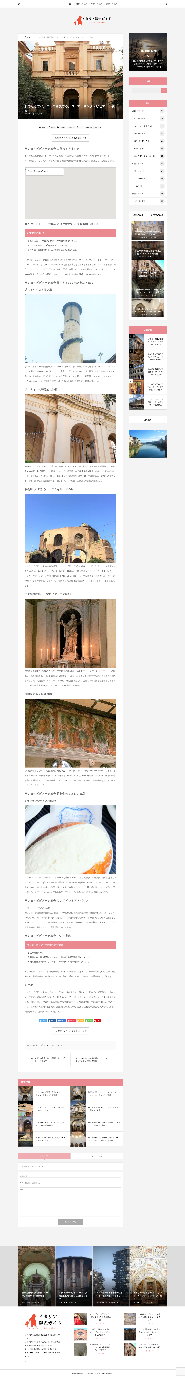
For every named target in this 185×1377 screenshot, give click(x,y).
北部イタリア (81, 4)
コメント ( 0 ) (44, 1156)
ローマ (46, 1045)
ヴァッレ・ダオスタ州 (148, 126)
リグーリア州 (148, 133)
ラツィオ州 (38, 114)
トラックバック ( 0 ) (96, 1156)
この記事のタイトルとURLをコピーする (70, 138)
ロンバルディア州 (148, 141)
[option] (36, 1276)
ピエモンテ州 (148, 118)
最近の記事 (138, 215)
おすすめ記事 (157, 215)
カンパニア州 (148, 201)
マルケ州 (148, 186)
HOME (70, 4)
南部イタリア (111, 4)
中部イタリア (96, 4)
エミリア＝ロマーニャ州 (148, 156)
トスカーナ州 (148, 178)
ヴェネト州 (148, 148)
